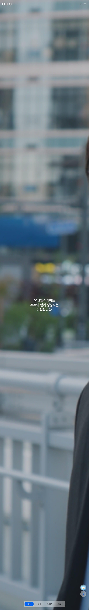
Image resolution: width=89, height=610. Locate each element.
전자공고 (49, 604)
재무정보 (60, 604)
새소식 (29, 604)
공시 (39, 604)
